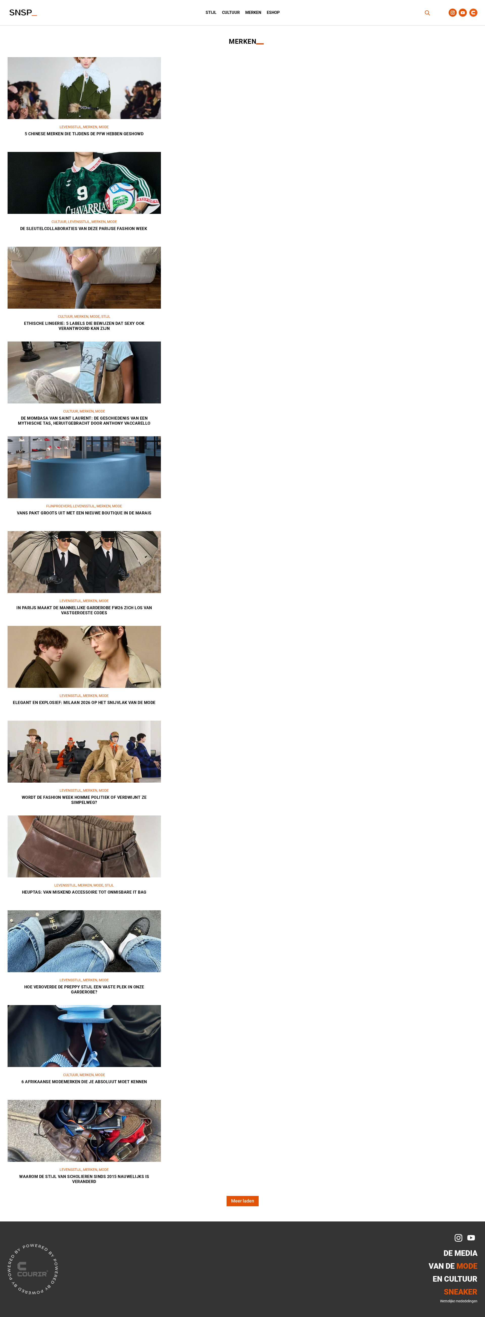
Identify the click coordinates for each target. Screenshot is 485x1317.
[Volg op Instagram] (453, 13)
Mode (104, 127)
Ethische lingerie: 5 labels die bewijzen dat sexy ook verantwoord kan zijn (84, 326)
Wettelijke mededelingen (458, 1301)
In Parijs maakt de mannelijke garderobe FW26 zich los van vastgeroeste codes (84, 610)
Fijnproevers (58, 506)
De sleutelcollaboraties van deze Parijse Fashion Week (84, 228)
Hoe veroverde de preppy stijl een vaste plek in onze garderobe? (84, 990)
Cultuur (231, 13)
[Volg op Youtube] (463, 13)
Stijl (211, 13)
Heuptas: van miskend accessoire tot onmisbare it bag (84, 892)
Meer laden (242, 1201)
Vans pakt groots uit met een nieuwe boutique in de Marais (84, 513)
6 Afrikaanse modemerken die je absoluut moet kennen (84, 1081)
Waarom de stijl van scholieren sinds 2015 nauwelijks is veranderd (84, 1179)
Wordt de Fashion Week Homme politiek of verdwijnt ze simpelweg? (84, 800)
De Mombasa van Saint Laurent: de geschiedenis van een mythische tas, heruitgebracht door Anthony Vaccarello (84, 421)
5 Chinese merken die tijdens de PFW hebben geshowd (84, 133)
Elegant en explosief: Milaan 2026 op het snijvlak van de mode (84, 702)
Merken (253, 13)
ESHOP (273, 13)
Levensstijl (71, 127)
